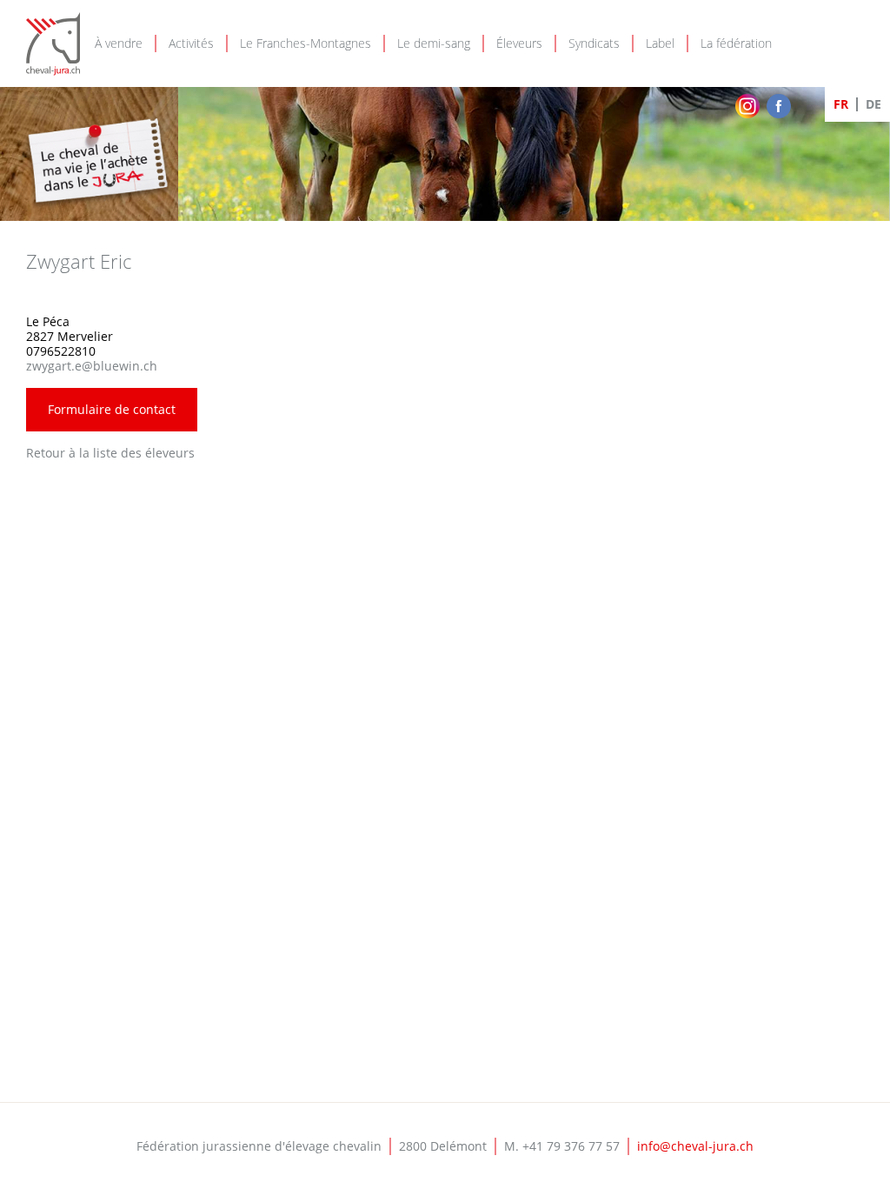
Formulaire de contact (112, 409)
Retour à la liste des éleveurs (110, 452)
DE (873, 104)
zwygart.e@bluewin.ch (91, 365)
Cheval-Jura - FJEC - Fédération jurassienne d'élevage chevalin (53, 44)
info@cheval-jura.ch (695, 1146)
